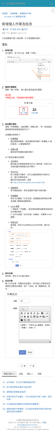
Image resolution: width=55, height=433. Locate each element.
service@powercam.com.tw (27, 425)
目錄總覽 (13, 13)
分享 (7, 29)
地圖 (44, 422)
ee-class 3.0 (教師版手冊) (15, 16)
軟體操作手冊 (25, 13)
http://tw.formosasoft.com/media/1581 (29, 182)
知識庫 (5, 13)
